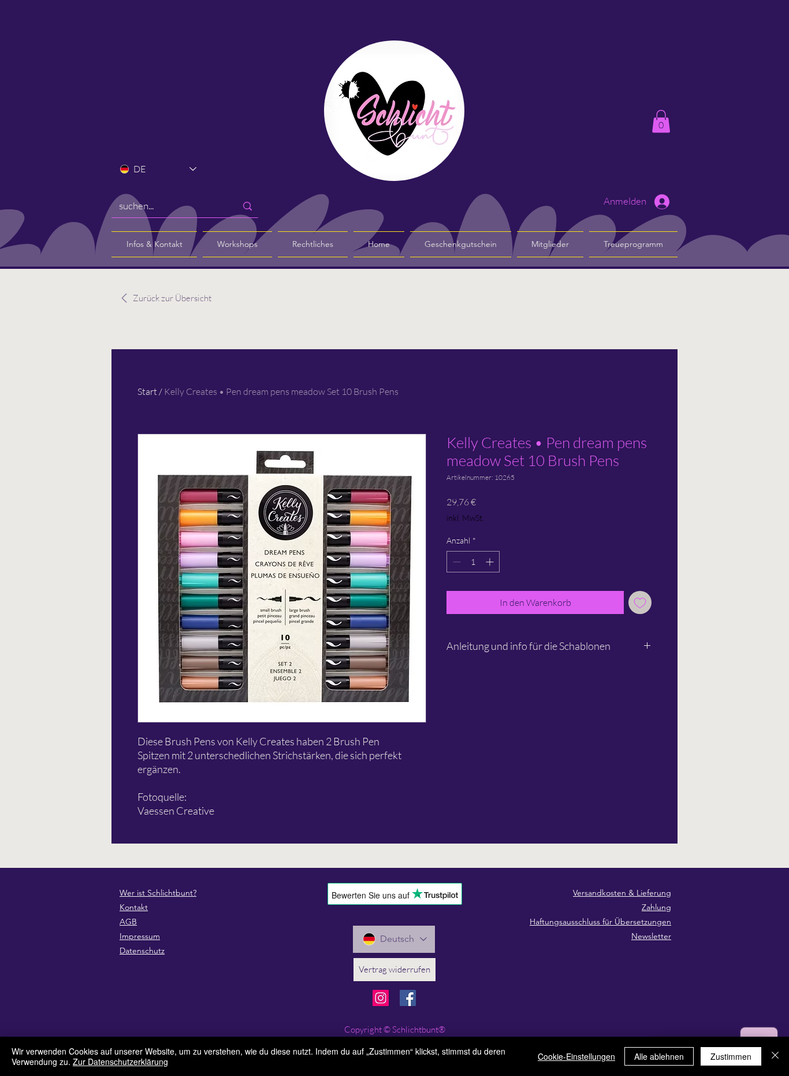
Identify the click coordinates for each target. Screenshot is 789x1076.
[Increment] (490, 562)
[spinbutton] (473, 562)
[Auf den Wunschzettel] (640, 602)
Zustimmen (730, 1056)
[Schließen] (775, 1056)
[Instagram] (381, 998)
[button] (661, 121)
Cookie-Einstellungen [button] (576, 1056)
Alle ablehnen (659, 1056)
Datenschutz (142, 950)
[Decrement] (455, 562)
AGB (128, 921)
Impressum (140, 936)
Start (147, 391)
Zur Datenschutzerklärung (120, 1061)
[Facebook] (408, 998)
